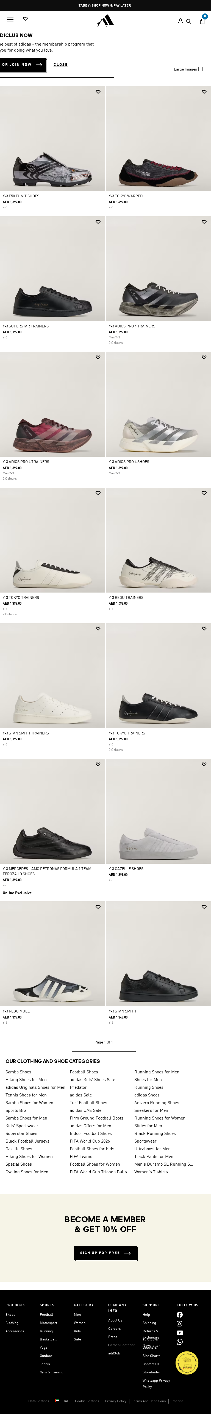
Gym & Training (51, 1372)
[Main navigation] (10, 19)
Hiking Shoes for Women (29, 1157)
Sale (77, 1339)
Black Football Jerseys (27, 1141)
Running (46, 1331)
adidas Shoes (147, 1095)
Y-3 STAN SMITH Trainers (26, 733)
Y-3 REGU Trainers (126, 598)
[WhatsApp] (180, 1342)
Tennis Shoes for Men (26, 1095)
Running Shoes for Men (156, 1072)
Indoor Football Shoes (91, 1134)
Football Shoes (84, 1072)
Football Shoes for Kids (92, 1149)
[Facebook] (180, 1315)
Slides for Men (148, 1126)
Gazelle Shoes (18, 1149)
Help (146, 1315)
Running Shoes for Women (159, 1118)
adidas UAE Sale (85, 1111)
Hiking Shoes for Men (26, 1080)
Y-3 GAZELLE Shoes (126, 869)
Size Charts (151, 1356)
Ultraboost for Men (152, 1149)
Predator (78, 1087)
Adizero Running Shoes (156, 1103)
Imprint (177, 1401)
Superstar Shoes (21, 1134)
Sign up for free (100, 1253)
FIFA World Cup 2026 (90, 1141)
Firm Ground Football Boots (96, 1118)
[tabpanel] (105, 569)
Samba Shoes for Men (26, 1118)
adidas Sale (81, 1095)
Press (112, 1337)
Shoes (10, 1315)
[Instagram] (179, 1324)
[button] (98, 92)
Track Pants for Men (153, 1157)
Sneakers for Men (151, 1111)
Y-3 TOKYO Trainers (21, 598)
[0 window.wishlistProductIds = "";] (25, 19)
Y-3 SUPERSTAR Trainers (26, 326)
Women (79, 1323)
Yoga (43, 1348)
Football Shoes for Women (95, 1164)
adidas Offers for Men (90, 1126)
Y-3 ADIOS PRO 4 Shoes (129, 462)
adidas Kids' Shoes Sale (92, 1080)
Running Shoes (148, 1087)
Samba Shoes (18, 1072)
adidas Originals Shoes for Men (35, 1087)
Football (46, 1315)
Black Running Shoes (155, 1134)
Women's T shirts (151, 1172)
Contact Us (151, 1364)
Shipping (149, 1323)
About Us (115, 1320)
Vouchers (150, 1348)
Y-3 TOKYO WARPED (126, 196)
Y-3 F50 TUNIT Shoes (21, 196)
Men (77, 1315)
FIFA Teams (81, 1157)
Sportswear (145, 1141)
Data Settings (38, 1401)
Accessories (14, 1331)
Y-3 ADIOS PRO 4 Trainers (132, 326)
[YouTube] (180, 1333)
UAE (65, 1401)
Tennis (45, 1364)
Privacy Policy (115, 1401)
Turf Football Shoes (88, 1103)
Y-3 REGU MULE (16, 1011)
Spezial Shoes (18, 1164)
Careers (114, 1329)
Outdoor (46, 1356)
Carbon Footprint (121, 1345)
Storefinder (151, 1372)
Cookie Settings (87, 1401)
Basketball (48, 1339)
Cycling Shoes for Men (26, 1172)
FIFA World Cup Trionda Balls (98, 1172)
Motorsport (48, 1323)
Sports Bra (15, 1111)
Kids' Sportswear (21, 1126)
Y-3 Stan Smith (122, 1011)
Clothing (11, 1323)
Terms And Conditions (149, 1401)
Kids (77, 1331)
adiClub (114, 1353)
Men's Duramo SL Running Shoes (164, 1164)
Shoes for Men (148, 1080)
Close (61, 65)
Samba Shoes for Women (29, 1103)
